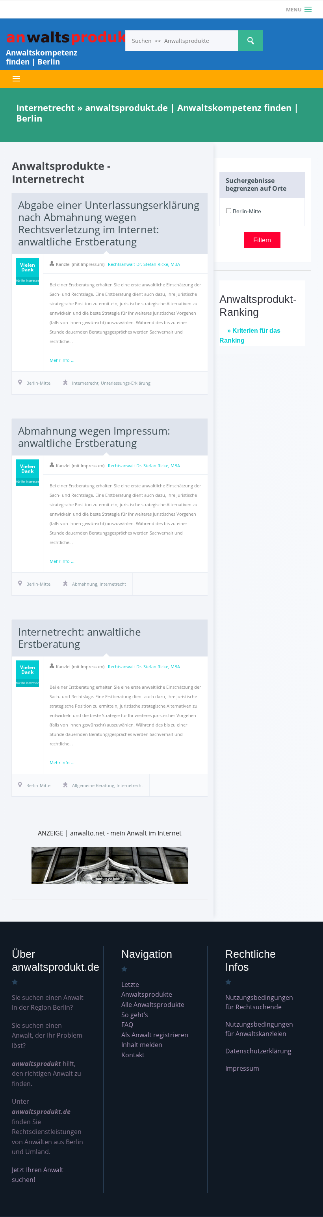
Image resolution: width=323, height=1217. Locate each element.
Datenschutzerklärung (258, 1051)
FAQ (127, 1024)
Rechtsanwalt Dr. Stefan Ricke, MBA (144, 264)
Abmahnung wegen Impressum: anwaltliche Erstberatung (94, 437)
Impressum (242, 1068)
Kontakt (133, 1055)
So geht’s (134, 1014)
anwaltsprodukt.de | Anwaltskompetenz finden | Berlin (70, 38)
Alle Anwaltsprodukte (152, 1004)
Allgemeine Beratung (93, 785)
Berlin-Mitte (246, 211)
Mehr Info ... (62, 360)
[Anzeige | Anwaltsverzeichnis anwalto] (110, 865)
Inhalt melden (141, 1044)
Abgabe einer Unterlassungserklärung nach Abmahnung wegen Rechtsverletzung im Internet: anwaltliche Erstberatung (108, 223)
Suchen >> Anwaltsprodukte (250, 40)
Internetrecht (85, 383)
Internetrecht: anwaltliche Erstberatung (79, 638)
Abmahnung (84, 584)
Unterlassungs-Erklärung (125, 383)
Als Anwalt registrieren (154, 1035)
